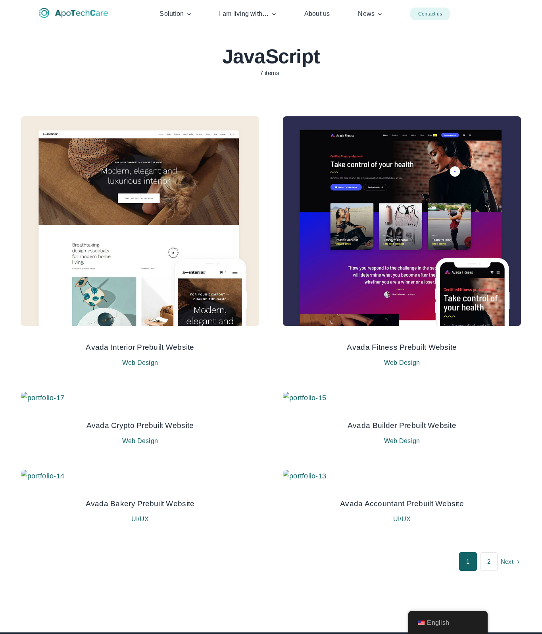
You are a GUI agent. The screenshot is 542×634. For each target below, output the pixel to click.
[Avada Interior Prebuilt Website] (140, 122)
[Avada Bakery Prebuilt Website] (42, 476)
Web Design (140, 362)
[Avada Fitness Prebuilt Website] (402, 122)
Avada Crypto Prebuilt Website (140, 425)
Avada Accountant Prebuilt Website (402, 503)
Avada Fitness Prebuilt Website (402, 347)
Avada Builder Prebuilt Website (402, 425)
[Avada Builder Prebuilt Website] (304, 398)
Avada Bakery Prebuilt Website (140, 503)
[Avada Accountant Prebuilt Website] (304, 476)
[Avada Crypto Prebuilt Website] (42, 398)
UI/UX (140, 519)
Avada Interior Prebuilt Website (140, 347)
